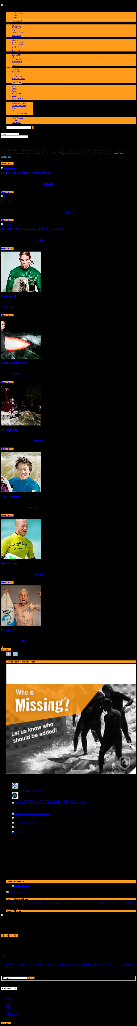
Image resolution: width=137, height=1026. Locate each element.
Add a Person (17, 82)
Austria (8, 903)
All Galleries (16, 25)
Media (8, 1008)
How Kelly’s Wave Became (32, 229)
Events (14, 18)
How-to (9, 101)
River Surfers (16, 72)
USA (128, 903)
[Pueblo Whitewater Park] (22, 814)
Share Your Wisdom (19, 113)
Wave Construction (19, 106)
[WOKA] (15, 827)
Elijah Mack (8, 630)
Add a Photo (16, 36)
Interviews (15, 74)
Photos (9, 23)
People (9, 67)
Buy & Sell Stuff (17, 99)
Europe (14, 120)
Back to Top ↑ (6, 649)
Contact (9, 1010)
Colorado (20, 903)
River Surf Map (17, 55)
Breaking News (17, 13)
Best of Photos (17, 30)
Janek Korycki (9, 296)
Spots (8, 52)
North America (88, 903)
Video (132, 903)
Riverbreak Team (18, 79)
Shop (8, 116)
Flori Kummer (9, 429)
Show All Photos (12, 909)
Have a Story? (17, 21)
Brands (14, 86)
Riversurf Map (11, 1015)
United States (122, 903)
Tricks (14, 110)
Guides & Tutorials (19, 103)
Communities (17, 69)
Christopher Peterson (14, 362)
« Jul (3, 955)
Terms (8, 1012)
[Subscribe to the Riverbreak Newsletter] (22, 892)
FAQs (8, 1005)
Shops (14, 96)
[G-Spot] (15, 832)
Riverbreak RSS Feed (43, 654)
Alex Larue (7, 201)
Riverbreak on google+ (22, 654)
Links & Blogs (17, 76)
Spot (111, 903)
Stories (14, 15)
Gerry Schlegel (9, 563)
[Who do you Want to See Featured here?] (71, 773)
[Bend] (15, 818)
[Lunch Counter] (18, 823)
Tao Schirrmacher (11, 496)
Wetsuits (15, 91)
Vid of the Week (18, 42)
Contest (36, 903)
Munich (79, 903)
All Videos (15, 40)
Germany (63, 903)
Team (8, 1003)
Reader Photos (17, 32)
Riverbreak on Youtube (29, 654)
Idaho (75, 903)
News (8, 11)
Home (8, 999)
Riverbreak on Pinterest (36, 654)
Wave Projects (17, 59)
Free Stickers (16, 123)
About (8, 1001)
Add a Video (16, 50)
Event (53, 903)
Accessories (16, 93)
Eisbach (42, 903)
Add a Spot (16, 65)
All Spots (15, 57)
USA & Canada (17, 118)
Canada (14, 903)
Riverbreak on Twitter (15, 654)
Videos (9, 38)
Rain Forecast (17, 62)
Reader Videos (17, 47)
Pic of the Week (17, 28)
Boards (14, 89)
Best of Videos (17, 45)
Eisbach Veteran (25, 172)
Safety (14, 108)
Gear (8, 84)
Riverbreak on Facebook (8, 654)
